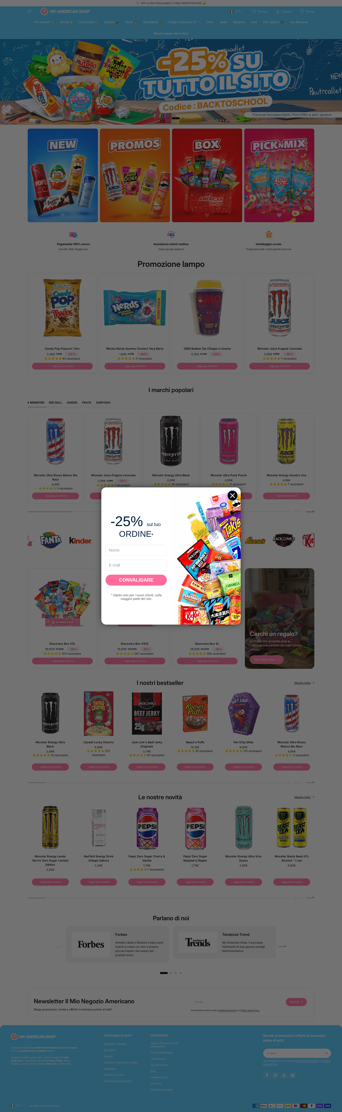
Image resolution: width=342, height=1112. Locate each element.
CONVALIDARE (136, 580)
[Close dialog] (232, 496)
